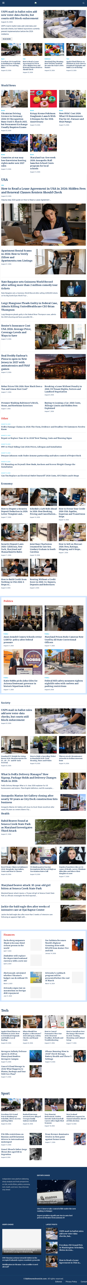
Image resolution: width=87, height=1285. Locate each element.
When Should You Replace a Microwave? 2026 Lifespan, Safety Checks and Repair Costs (32, 1035)
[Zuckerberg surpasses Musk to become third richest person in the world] (36, 945)
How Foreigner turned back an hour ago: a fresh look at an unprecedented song (20, 1251)
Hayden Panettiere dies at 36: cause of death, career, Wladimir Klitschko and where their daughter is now (72, 870)
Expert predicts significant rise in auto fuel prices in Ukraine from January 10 (54, 1217)
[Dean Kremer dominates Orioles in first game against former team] (80, 1139)
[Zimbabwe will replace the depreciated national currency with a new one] (36, 960)
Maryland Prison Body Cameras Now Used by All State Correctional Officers (64, 640)
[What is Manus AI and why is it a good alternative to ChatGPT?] (56, 1192)
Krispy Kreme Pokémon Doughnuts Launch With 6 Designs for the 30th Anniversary (43, 117)
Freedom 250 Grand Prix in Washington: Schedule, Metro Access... (71, 1247)
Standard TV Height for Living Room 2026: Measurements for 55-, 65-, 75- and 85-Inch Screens (14, 759)
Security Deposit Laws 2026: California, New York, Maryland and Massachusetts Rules (12, 548)
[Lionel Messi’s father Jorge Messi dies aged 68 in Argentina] (36, 1154)
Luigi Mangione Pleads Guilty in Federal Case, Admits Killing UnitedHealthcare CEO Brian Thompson (29, 306)
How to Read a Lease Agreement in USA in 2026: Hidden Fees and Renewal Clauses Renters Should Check (32, 65)
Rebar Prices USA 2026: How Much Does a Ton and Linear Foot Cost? (21, 387)
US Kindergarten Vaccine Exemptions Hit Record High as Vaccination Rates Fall (43, 869)
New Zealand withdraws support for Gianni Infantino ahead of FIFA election (76, 1117)
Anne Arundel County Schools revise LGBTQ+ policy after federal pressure (23, 640)
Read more (7, 39)
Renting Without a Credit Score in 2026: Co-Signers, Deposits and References (43, 582)
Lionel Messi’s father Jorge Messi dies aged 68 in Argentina (14, 1152)
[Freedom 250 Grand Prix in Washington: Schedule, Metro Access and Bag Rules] (52, 1247)
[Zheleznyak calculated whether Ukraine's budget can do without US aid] (36, 977)
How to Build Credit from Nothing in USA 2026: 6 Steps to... (14, 582)
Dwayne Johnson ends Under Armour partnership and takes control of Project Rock (41, 456)
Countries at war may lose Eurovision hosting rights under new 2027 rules (13, 161)
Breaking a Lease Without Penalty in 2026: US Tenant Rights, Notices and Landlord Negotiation (63, 389)
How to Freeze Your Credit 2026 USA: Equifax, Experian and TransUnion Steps (72, 513)
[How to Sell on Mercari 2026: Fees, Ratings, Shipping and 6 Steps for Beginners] (72, 538)
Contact (84, 1282)
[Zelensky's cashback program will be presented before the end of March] (77, 977)
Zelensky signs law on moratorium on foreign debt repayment (15, 990)
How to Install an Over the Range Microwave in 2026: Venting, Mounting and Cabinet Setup (75, 1035)
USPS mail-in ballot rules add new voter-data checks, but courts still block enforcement (19, 15)
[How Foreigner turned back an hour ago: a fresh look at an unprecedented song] (21, 1242)
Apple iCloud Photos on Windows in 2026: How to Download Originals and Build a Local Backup (76, 65)
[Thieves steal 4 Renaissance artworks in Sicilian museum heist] (72, 750)
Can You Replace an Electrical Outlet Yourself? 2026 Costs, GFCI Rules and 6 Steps (40, 476)
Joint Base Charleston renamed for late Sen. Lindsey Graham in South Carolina (43, 548)
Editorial (58, 1282)
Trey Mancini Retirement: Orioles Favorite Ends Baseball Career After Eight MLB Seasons (54, 1118)
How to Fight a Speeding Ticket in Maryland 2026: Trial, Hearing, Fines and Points (43, 758)
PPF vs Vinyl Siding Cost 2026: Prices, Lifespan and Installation (31, 447)
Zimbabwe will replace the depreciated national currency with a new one (15, 958)
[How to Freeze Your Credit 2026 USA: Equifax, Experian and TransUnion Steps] (72, 505)
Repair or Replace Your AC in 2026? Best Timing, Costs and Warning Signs (36, 438)
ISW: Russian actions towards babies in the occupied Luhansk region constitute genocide (21, 1259)
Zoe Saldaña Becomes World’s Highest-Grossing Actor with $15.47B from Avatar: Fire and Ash (57, 945)
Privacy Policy (71, 1282)
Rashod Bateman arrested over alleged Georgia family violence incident (32, 1117)
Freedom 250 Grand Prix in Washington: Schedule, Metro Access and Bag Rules (11, 65)
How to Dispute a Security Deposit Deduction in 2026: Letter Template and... (14, 511)
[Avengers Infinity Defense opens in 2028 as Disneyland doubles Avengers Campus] (36, 1056)
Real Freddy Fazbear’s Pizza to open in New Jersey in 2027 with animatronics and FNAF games (15, 362)
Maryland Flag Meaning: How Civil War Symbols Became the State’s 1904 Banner (54, 65)
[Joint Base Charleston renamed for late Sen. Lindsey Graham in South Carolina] (43, 540)
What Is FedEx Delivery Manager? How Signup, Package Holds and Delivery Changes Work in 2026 (28, 778)
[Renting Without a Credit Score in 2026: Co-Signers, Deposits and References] (43, 574)
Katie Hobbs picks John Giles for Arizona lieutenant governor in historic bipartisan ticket (20, 683)
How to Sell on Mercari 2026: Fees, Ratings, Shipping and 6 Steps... (70, 547)
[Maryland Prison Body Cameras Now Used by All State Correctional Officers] (64, 626)
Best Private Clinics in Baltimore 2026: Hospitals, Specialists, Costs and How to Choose (14, 869)
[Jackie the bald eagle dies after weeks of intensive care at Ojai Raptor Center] (73, 913)
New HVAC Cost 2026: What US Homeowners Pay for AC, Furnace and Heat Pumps (71, 117)
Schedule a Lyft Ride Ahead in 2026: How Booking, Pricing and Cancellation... (43, 511)
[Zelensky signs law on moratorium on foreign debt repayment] (36, 992)
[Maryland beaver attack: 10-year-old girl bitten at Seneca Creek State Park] (73, 892)
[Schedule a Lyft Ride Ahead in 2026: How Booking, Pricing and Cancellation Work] (43, 503)
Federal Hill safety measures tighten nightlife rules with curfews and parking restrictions (64, 683)
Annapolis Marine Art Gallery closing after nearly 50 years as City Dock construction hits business (29, 799)
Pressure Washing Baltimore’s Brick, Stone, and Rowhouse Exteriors (19, 404)
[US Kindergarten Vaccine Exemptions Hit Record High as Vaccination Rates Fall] (43, 861)
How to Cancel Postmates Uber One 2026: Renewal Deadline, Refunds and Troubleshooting (54, 1035)
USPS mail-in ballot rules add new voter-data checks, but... (71, 1233)
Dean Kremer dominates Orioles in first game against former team (57, 1136)
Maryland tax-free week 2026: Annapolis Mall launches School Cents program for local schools (43, 163)
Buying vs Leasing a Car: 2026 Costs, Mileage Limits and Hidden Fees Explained (63, 406)
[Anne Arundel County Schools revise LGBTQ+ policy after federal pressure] (23, 626)
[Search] (83, 3)
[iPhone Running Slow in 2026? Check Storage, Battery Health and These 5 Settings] (80, 1056)
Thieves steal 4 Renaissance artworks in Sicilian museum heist (70, 758)
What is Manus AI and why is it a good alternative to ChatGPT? (53, 1202)
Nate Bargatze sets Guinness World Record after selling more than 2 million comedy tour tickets (29, 285)
